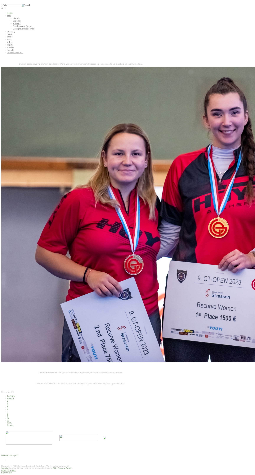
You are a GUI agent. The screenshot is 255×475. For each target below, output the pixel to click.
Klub (9, 15)
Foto (9, 39)
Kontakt (10, 50)
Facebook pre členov (22, 26)
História (16, 18)
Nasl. (9, 423)
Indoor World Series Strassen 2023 (23, 58)
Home (9, 12)
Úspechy (17, 20)
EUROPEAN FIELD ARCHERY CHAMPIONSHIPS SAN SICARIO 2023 (42, 378)
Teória (10, 36)
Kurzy (9, 34)
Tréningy (17, 23)
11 (8, 420)
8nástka (10, 47)
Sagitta (10, 44)
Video (9, 42)
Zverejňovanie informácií (24, 28)
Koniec (10, 425)
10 (8, 418)
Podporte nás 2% (15, 52)
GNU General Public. (62, 468)
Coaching (11, 31)
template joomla (8, 470)
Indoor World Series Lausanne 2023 (23, 367)
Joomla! (5, 468)
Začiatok (11, 396)
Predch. (10, 398)
